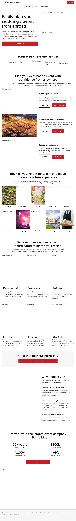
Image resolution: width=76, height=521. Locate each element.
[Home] (6, 2)
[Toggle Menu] (3, 2)
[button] (20, 44)
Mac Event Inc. (13, 517)
